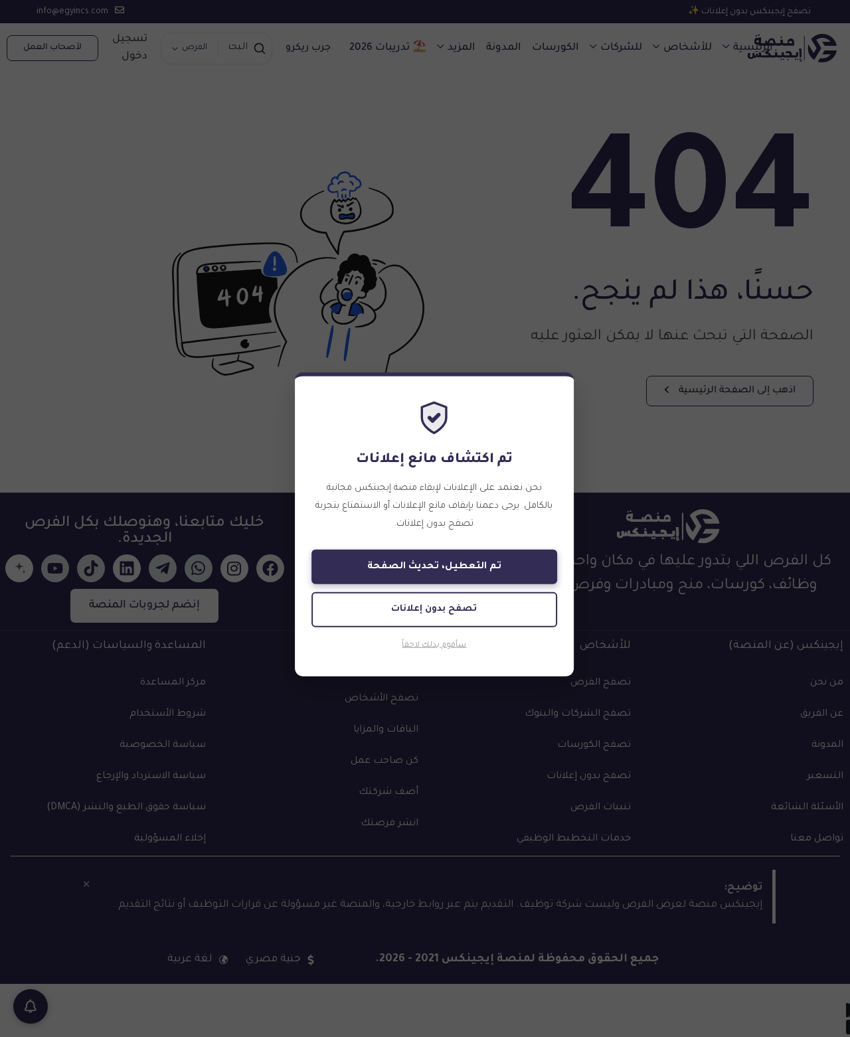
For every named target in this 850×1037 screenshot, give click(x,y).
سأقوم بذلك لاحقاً (434, 645)
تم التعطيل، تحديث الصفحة (434, 567)
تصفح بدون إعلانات (434, 609)
